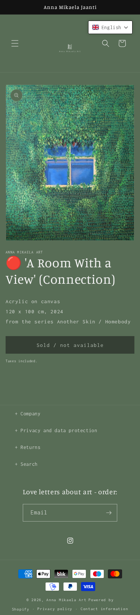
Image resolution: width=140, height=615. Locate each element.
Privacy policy (54, 609)
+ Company (27, 413)
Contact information (104, 609)
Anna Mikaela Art (66, 600)
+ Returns (27, 447)
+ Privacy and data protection (56, 430)
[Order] (108, 513)
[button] (15, 43)
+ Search (26, 464)
